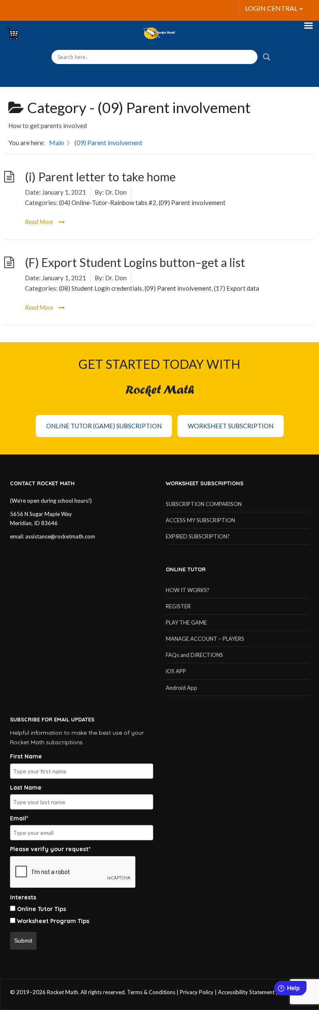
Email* (19, 818)
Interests (23, 897)
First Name (26, 756)
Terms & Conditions (151, 992)
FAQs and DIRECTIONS (194, 655)
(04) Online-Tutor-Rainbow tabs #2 (107, 202)
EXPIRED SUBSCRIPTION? (198, 536)
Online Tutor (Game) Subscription (104, 426)
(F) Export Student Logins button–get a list (135, 262)
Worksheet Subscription (230, 426)
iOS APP (176, 671)
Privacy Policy (196, 992)
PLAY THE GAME (186, 622)
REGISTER (178, 606)
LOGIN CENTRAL (272, 8)
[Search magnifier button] (267, 57)
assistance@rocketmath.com (60, 536)
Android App (181, 687)
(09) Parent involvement (192, 202)
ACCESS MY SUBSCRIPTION (200, 520)
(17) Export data (236, 288)
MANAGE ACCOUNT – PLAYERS (205, 638)
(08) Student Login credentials (100, 288)
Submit (23, 940)
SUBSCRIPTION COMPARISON (204, 504)
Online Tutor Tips (41, 909)
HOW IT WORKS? (187, 590)
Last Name (26, 787)
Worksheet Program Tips (53, 921)
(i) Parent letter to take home (100, 177)
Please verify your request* (50, 849)
